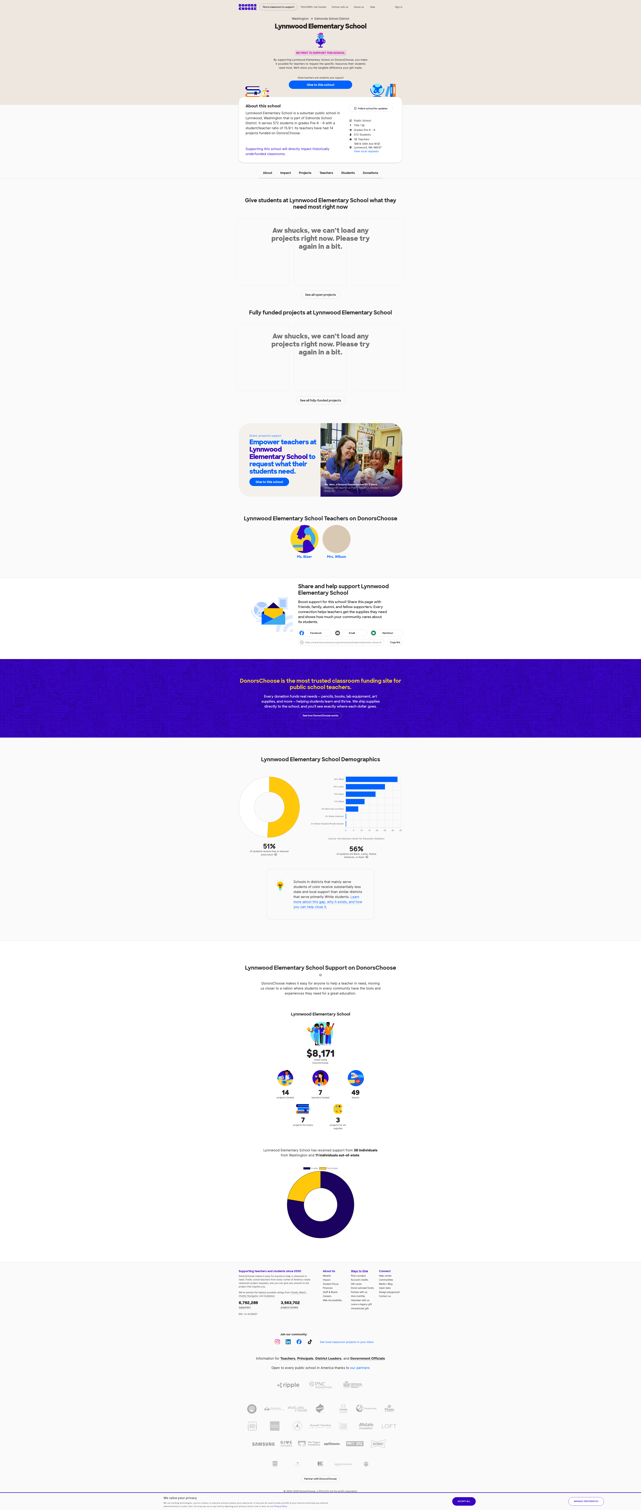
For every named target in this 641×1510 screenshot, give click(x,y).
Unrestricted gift (360, 1308)
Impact (285, 173)
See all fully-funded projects (320, 400)
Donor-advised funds (362, 1287)
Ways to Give (359, 1271)
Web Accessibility (332, 1300)
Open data (385, 1287)
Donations (370, 173)
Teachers (326, 173)
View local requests (366, 151)
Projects (305, 173)
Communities (386, 1279)
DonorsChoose (248, 7)
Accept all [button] (464, 1501)
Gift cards (356, 1283)
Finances (328, 1287)
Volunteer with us (360, 1300)
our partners (360, 1368)
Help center (385, 1275)
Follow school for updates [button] (372, 108)
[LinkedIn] (288, 1342)
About (267, 173)
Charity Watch (298, 1292)
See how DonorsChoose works (320, 715)
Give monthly (358, 1296)
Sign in (398, 7)
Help (372, 7)
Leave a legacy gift (361, 1304)
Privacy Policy (280, 1506)
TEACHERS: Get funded (313, 7)
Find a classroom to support (278, 7)
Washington (300, 18)
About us (359, 7)
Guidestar (269, 1295)
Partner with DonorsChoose (320, 1478)
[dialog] (320, 1501)
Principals (305, 1358)
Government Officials (367, 1358)
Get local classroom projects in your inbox (347, 1342)
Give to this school (320, 85)
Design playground (389, 1292)
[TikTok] (310, 1342)
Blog (390, 1283)
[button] (350, 642)
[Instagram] (277, 1342)
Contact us (385, 1296)
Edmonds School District (331, 18)
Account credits (359, 1279)
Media (382, 1283)
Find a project (358, 1275)
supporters (248, 1304)
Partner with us (340, 7)
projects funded (290, 1304)
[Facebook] (299, 1342)
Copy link (395, 642)
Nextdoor (387, 633)
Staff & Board (330, 1292)
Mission (327, 1275)
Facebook (316, 633)
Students (348, 173)
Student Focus (331, 1283)
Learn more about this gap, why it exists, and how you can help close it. (327, 902)
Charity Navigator (248, 1295)
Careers (327, 1296)
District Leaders (328, 1358)
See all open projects (320, 295)
